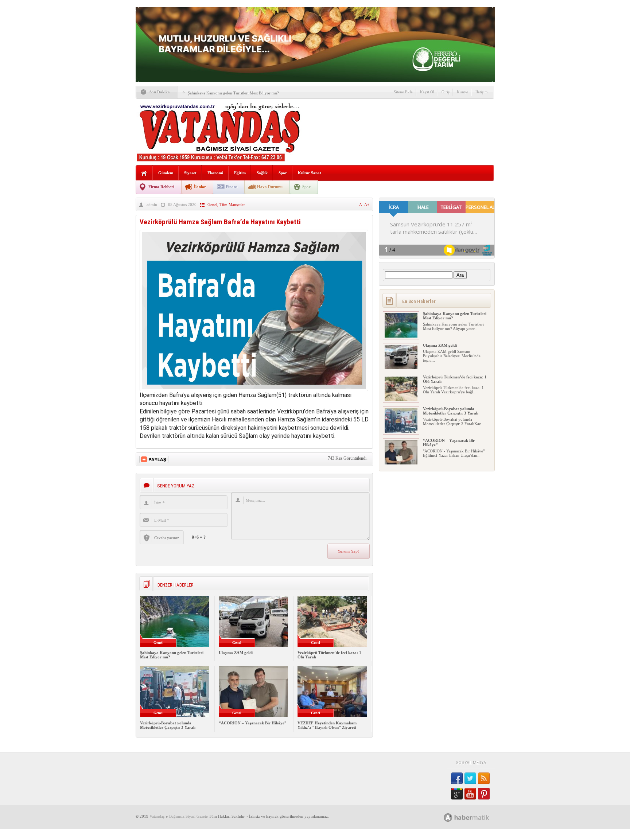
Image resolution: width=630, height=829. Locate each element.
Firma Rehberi (161, 186)
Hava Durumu (270, 186)
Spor (283, 173)
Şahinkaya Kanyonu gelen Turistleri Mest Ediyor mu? (233, 93)
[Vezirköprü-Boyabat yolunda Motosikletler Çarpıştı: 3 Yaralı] (401, 431)
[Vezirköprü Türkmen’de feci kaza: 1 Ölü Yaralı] (401, 399)
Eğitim (240, 173)
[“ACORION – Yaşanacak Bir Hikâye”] (401, 463)
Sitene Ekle (403, 92)
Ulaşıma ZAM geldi (236, 652)
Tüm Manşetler (232, 204)
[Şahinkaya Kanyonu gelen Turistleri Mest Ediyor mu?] (401, 336)
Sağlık (262, 173)
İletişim (481, 92)
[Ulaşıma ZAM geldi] (401, 367)
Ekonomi (215, 173)
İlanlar (200, 186)
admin (152, 204)
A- (361, 204)
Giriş (446, 92)
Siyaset (190, 173)
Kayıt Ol (427, 92)
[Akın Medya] (448, 817)
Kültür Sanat (309, 173)
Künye (462, 92)
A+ (366, 204)
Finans (231, 186)
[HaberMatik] (474, 817)
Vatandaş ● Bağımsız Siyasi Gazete (178, 816)
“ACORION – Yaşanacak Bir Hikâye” (253, 723)
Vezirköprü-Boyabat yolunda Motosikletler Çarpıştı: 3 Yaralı (167, 725)
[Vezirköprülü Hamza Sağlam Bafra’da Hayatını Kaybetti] (254, 389)
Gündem (165, 173)
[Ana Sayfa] (144, 173)
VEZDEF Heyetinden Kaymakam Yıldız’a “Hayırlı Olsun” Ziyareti (327, 725)
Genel (212, 204)
